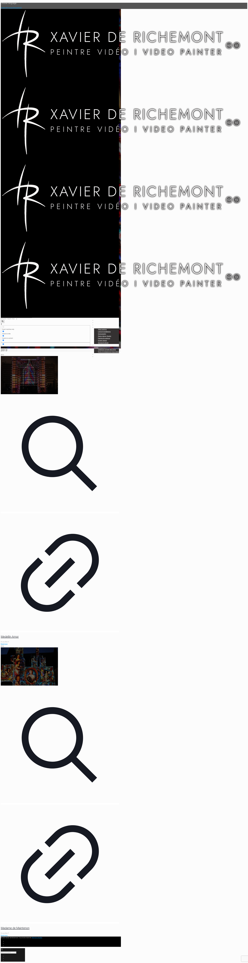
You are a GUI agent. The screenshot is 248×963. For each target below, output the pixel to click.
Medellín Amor (10, 636)
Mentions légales (37, 937)
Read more (4, 644)
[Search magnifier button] (2, 321)
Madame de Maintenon (15, 928)
